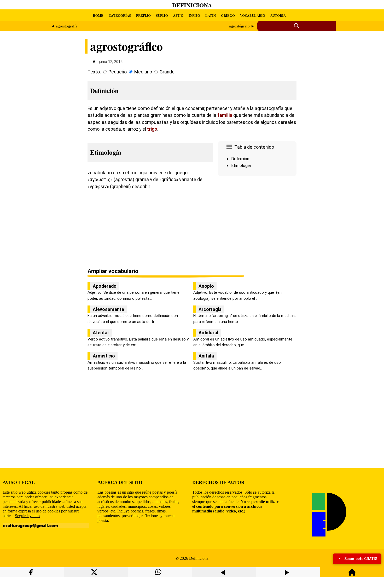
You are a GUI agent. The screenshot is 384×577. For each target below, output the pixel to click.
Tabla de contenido (254, 147)
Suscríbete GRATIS (360, 559)
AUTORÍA (278, 15)
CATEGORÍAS (120, 15)
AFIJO (178, 15)
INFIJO (194, 15)
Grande (167, 71)
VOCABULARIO (252, 15)
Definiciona (192, 5)
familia (224, 115)
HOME (98, 15)
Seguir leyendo (27, 515)
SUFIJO (162, 15)
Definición (240, 158)
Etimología (241, 165)
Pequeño (117, 71)
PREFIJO (143, 15)
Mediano (143, 71)
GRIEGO (228, 15)
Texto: (94, 71)
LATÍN (210, 15)
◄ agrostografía (64, 26)
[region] (257, 222)
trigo (152, 129)
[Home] (352, 574)
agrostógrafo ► (242, 26)
